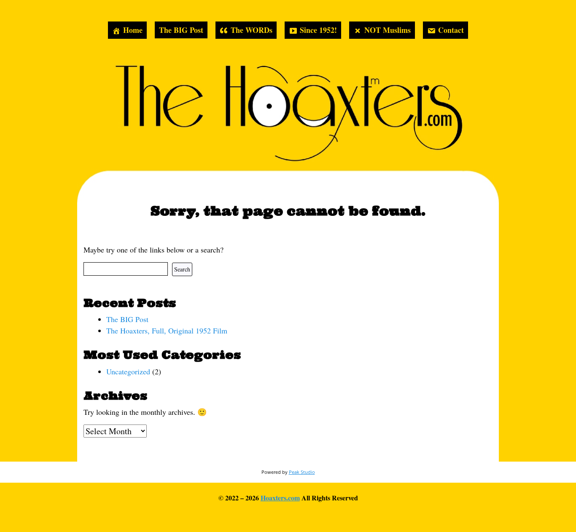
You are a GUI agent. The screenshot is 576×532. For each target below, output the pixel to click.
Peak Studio (302, 472)
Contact (451, 29)
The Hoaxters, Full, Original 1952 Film (166, 330)
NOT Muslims (387, 29)
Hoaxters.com (280, 497)
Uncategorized (128, 371)
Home (133, 29)
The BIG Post (181, 29)
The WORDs (251, 29)
